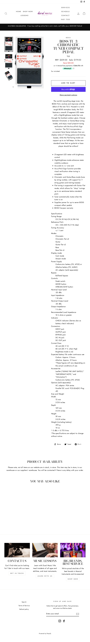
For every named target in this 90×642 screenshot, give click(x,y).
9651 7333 (65, 19)
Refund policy (24, 609)
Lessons (24, 15)
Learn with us (45, 576)
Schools (65, 11)
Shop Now (28, 11)
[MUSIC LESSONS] (45, 550)
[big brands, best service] (73, 550)
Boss (68, 38)
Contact (65, 15)
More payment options (68, 95)
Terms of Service (24, 605)
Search (24, 602)
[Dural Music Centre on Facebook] (64, 621)
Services (65, 7)
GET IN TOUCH (17, 573)
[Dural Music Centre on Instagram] (59, 621)
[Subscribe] (77, 613)
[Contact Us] (17, 550)
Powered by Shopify (45, 634)
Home (18, 11)
